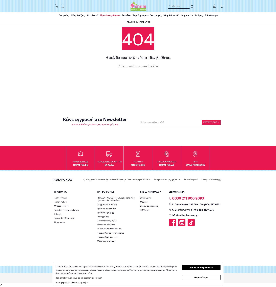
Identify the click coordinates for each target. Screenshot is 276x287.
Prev (83, 179)
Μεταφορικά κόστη (106, 224)
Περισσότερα (201, 277)
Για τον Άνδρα (60, 202)
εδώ (90, 273)
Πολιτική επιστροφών (107, 220)
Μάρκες (143, 202)
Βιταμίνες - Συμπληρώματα (66, 210)
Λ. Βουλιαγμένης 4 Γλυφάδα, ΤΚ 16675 (192, 209)
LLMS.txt (144, 210)
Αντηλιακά (92, 15)
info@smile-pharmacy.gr (185, 215)
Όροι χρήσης (103, 216)
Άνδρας (199, 15)
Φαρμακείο (187, 15)
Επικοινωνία (146, 198)
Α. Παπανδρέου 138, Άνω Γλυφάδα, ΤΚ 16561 (195, 204)
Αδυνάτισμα (211, 15)
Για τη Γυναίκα (60, 198)
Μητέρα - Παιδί (61, 206)
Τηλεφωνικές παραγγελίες (109, 228)
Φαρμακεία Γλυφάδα (107, 204)
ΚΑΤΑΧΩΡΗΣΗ (211, 122)
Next (220, 179)
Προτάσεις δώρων (110, 15)
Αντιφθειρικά (191, 179)
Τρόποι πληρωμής (105, 212)
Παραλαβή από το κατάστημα (110, 233)
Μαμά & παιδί (171, 15)
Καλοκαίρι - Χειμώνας (138, 21)
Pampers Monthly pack (213, 179)
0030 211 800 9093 (187, 198)
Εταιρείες (64, 15)
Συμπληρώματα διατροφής (147, 15)
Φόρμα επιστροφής (106, 241)
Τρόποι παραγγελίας (106, 208)
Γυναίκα (126, 15)
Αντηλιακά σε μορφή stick (167, 179)
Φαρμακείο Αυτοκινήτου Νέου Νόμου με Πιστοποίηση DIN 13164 (118, 179)
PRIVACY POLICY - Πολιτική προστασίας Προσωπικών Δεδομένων (116, 199)
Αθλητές (58, 214)
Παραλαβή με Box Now (107, 237)
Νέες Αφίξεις (78, 15)
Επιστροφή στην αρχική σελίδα (139, 66)
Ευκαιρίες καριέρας (149, 206)
